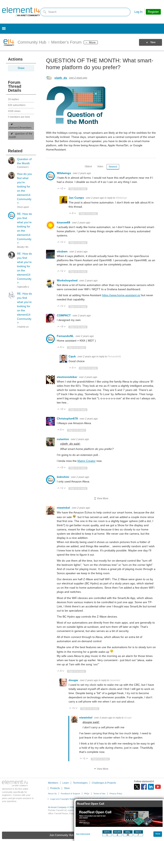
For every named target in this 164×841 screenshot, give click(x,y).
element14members (20, 127)
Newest (113, 166)
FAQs (86, 793)
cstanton (63, 439)
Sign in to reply (78, 188)
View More (102, 498)
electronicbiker (67, 377)
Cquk (73, 356)
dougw (74, 680)
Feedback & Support (70, 793)
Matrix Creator (86, 460)
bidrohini (63, 476)
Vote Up (58, 188)
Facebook (144, 787)
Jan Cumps (77, 197)
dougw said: (91, 722)
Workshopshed (67, 280)
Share (21, 68)
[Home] (21, 12)
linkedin (151, 787)
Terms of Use (99, 793)
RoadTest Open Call (90, 803)
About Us (52, 793)
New (152, 42)
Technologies (80, 782)
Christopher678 (68, 418)
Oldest (88, 166)
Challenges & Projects (104, 782)
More (92, 42)
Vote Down (64, 188)
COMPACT (64, 315)
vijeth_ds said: (70, 443)
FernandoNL (66, 336)
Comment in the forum (29, 167)
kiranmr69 (64, 222)
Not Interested (83, 834)
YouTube (158, 787)
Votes (100, 166)
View (157, 834)
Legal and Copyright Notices (63, 799)
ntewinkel (64, 507)
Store (67, 788)
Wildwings (64, 173)
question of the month (20, 135)
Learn (65, 782)
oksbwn (62, 251)
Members (53, 782)
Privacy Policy (116, 793)
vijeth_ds (60, 77)
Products (55, 788)
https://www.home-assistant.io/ (121, 295)
